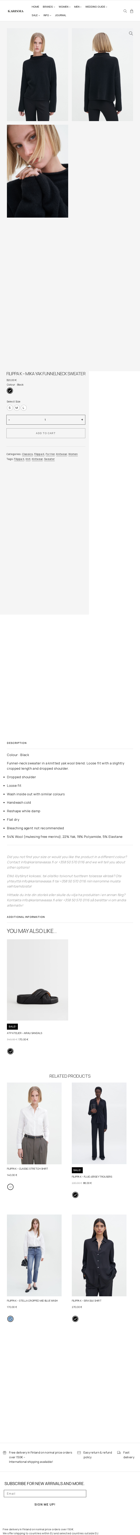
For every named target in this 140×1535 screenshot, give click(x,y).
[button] (131, 33)
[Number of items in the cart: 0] (131, 11)
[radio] (10, 390)
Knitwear (61, 454)
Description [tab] (16, 743)
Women (73, 454)
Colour (11, 384)
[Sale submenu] (39, 15)
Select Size (14, 401)
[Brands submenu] (54, 6)
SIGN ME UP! (45, 1504)
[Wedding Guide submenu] (106, 6)
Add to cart (45, 433)
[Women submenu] (70, 6)
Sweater (49, 459)
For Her (50, 454)
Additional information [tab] (26, 917)
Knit (28, 459)
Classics (27, 454)
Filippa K (39, 454)
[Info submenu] (50, 15)
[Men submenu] (80, 6)
